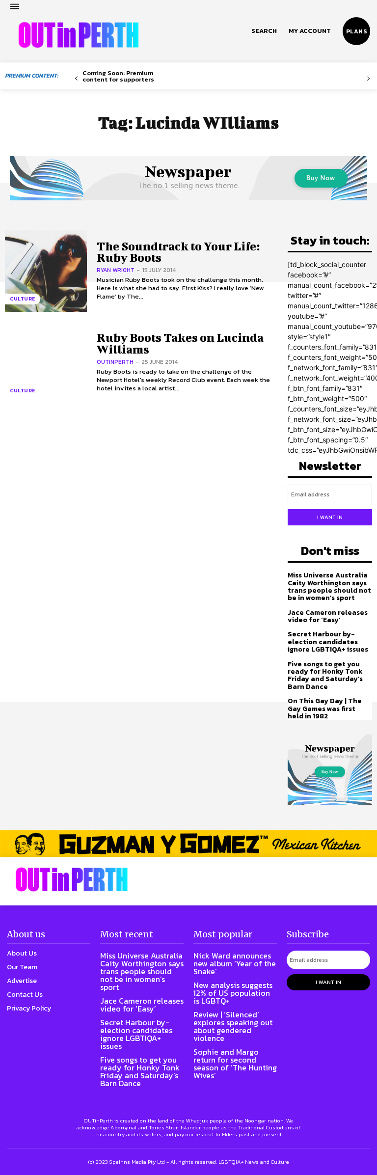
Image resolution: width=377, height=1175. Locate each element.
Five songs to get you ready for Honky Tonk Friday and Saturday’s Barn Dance (325, 675)
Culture (22, 298)
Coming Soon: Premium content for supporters (118, 76)
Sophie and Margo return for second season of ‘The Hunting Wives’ (235, 1063)
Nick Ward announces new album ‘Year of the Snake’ (234, 963)
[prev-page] (76, 79)
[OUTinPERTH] (78, 34)
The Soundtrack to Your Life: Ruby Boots (178, 251)
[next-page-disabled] (368, 79)
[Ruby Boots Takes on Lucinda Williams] (46, 363)
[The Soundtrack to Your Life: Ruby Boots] (46, 271)
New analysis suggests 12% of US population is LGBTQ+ (232, 993)
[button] (264, 31)
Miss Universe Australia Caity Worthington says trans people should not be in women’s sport (329, 586)
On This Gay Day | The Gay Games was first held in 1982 (325, 708)
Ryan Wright (116, 270)
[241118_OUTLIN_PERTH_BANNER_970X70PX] (188, 843)
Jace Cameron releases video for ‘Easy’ (328, 616)
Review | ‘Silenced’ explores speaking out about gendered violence (232, 1026)
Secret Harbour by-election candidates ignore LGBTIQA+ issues (328, 642)
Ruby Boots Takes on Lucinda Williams (180, 342)
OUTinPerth (115, 361)
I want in (330, 517)
